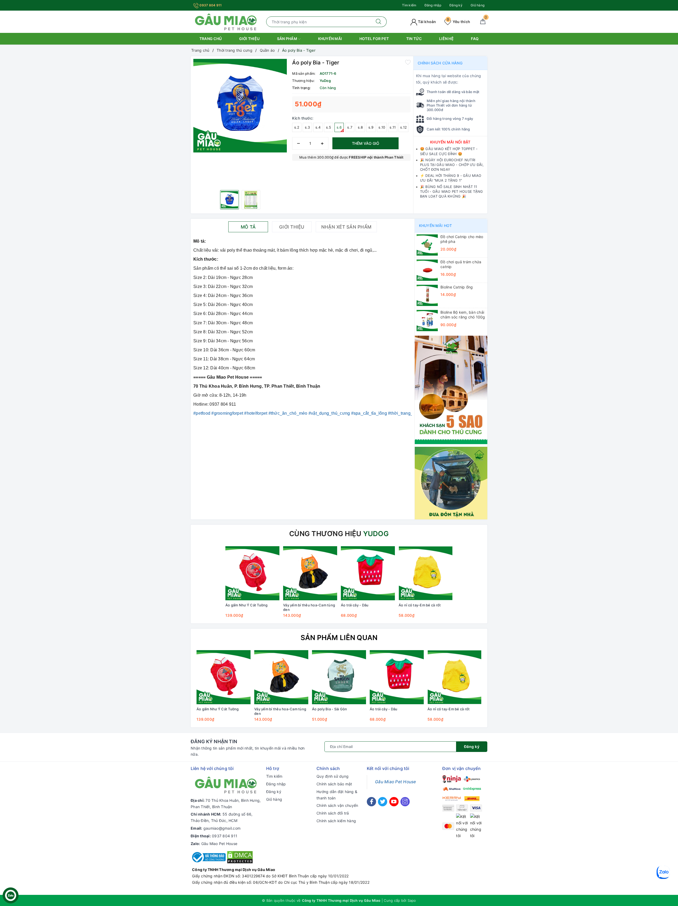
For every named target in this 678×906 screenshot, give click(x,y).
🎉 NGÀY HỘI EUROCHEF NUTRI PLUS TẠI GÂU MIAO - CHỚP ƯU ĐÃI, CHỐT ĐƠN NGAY (452, 165)
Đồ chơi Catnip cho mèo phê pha (461, 239)
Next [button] (498, 690)
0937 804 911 (210, 5)
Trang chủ (210, 38)
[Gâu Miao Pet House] (226, 21)
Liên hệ (446, 38)
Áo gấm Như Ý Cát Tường (246, 605)
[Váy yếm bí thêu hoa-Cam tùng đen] (310, 573)
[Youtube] (394, 801)
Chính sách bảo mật (334, 784)
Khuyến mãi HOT (435, 225)
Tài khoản (426, 21)
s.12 (403, 127)
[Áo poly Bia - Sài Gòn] (339, 677)
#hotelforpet (255, 413)
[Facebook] (371, 801)
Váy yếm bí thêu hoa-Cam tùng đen (309, 607)
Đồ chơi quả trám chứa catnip (460, 264)
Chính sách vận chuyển (337, 805)
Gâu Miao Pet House (219, 843)
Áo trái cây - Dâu (354, 605)
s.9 (371, 127)
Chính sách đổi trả (332, 813)
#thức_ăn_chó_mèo (288, 413)
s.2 (297, 127)
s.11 (393, 127)
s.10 (381, 127)
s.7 (349, 127)
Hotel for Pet (374, 38)
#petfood (201, 413)
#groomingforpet (227, 413)
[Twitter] (382, 801)
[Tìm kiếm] (379, 21)
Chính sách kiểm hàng (336, 821)
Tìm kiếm (409, 5)
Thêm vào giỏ (365, 143)
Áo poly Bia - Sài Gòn (329, 709)
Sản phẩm (287, 38)
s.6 (339, 127)
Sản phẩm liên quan (339, 637)
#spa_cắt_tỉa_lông (369, 413)
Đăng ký (455, 5)
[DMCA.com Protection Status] (240, 857)
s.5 (328, 127)
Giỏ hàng (477, 5)
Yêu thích (458, 21)
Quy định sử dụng (332, 776)
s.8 (360, 127)
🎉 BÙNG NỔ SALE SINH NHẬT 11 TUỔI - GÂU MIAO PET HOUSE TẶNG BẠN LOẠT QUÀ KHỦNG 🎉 (451, 191)
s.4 (318, 127)
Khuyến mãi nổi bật (450, 142)
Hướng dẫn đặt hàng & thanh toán (336, 794)
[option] (240, 105)
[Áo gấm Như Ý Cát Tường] (252, 573)
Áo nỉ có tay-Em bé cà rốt (420, 605)
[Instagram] (405, 801)
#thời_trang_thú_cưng (409, 413)
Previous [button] (180, 690)
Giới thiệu (249, 38)
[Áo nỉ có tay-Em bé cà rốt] (426, 573)
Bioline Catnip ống (456, 287)
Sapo (412, 900)
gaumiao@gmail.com (221, 828)
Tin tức (414, 38)
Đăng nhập (433, 5)
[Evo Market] (451, 389)
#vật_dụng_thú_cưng (329, 413)
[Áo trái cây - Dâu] (368, 573)
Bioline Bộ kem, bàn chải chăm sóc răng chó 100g (462, 314)
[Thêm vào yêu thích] (408, 62)
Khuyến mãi (330, 38)
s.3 (307, 127)
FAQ (475, 38)
